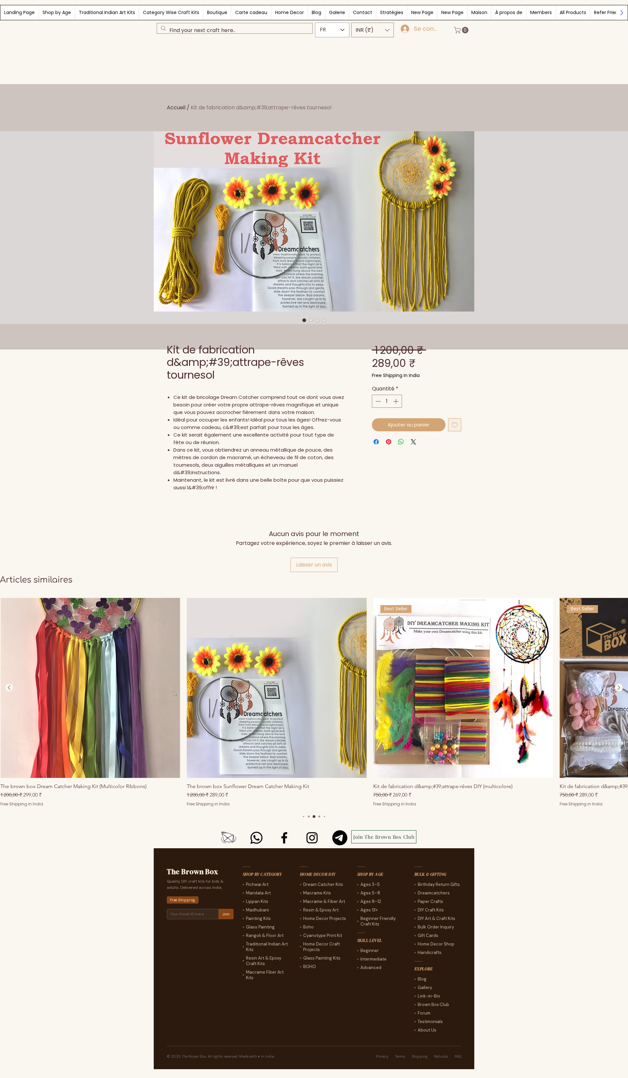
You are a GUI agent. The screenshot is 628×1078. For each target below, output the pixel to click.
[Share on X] (413, 442)
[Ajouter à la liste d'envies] (455, 425)
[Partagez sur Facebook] (376, 442)
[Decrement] (377, 401)
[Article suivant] (619, 688)
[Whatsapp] (256, 837)
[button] (372, 30)
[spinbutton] (387, 401)
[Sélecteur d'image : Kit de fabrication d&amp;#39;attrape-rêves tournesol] (304, 320)
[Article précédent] (9, 688)
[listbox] (372, 30)
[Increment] (396, 401)
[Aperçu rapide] (90, 688)
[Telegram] (339, 837)
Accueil (176, 107)
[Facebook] (284, 837)
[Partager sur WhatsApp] (401, 442)
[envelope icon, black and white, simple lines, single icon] (228, 837)
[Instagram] (312, 837)
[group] (314, 702)
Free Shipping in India (396, 375)
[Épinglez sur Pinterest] (388, 442)
